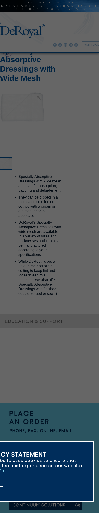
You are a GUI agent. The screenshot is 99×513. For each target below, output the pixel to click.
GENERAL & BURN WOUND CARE (52, 63)
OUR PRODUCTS (12, 63)
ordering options (33, 345)
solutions (53, 404)
